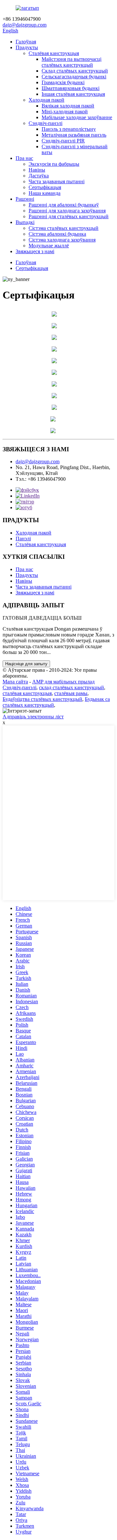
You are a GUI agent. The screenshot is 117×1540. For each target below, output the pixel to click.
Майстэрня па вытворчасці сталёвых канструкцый (71, 62)
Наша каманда (44, 193)
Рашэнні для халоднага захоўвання (67, 210)
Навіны (37, 170)
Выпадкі (25, 222)
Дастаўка (39, 175)
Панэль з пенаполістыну (69, 129)
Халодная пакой (46, 100)
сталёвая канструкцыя (27, 693)
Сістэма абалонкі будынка (57, 234)
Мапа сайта (15, 681)
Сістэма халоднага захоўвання (62, 239)
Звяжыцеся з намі (35, 251)
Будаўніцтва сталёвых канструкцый (42, 699)
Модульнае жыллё (49, 245)
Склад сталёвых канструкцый (75, 70)
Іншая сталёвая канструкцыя (73, 94)
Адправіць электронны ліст (33, 716)
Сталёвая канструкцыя (54, 53)
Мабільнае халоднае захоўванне (77, 117)
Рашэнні (25, 199)
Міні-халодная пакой (65, 111)
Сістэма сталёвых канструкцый (63, 228)
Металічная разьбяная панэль (74, 135)
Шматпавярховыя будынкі (70, 88)
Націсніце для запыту (26, 663)
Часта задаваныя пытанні (56, 181)
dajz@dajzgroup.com (24, 25)
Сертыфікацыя (45, 187)
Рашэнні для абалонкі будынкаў (64, 205)
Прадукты (27, 47)
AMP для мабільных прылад (63, 681)
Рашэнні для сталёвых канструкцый (69, 216)
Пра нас (24, 158)
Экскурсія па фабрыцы (54, 164)
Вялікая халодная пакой (68, 105)
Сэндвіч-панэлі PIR (63, 140)
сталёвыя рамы (70, 693)
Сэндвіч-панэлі (45, 123)
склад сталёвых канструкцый (71, 687)
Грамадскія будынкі (63, 82)
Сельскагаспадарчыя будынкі (74, 76)
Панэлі (23, 538)
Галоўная (26, 41)
